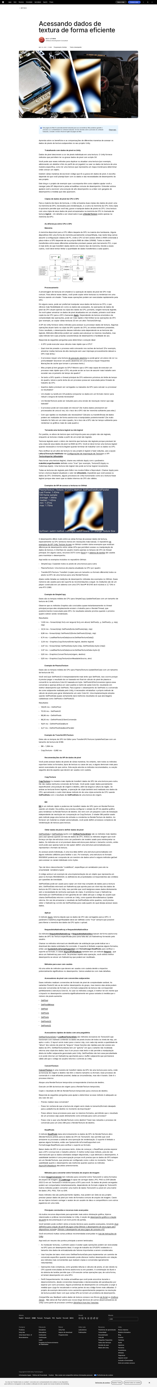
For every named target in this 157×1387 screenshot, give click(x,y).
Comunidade (29, 2)
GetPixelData (44, 834)
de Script (104, 1297)
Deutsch (27, 1318)
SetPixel (44, 1009)
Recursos (21, 2)
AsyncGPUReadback (47, 1166)
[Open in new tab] (31, 1335)
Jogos (9, 2)
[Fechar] (149, 1383)
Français (40, 1318)
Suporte (45, 2)
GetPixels (45, 1013)
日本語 (34, 1318)
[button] (121, 2)
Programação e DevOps (60, 47)
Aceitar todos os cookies (133, 1382)
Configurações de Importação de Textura (84, 454)
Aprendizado (38, 2)
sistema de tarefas (97, 553)
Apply (50, 917)
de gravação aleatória (77, 358)
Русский (65, 1318)
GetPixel (44, 1000)
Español (58, 1318)
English (21, 1318)
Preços (51, 2)
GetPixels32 (46, 1021)
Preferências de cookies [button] (105, 1375)
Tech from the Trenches (85, 1303)
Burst (83, 553)
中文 (53, 1318)
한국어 (72, 1318)
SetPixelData (57, 834)
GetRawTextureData (47, 1037)
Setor (15, 2)
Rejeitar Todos (117, 1382)
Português (47, 1318)
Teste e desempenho (76, 47)
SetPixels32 (46, 1025)
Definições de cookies (102, 1382)
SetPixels (45, 1017)
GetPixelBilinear (47, 1004)
